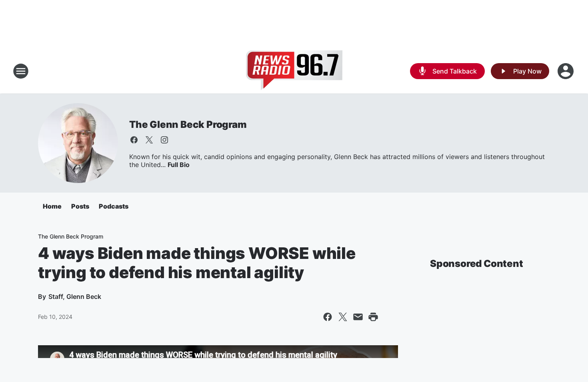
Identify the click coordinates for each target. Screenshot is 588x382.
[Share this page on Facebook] (327, 316)
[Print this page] (373, 316)
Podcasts (113, 206)
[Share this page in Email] (358, 316)
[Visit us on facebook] (134, 140)
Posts (80, 206)
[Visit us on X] (149, 140)
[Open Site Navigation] (21, 71)
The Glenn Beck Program (188, 124)
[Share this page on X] (342, 316)
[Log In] (566, 71)
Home (52, 206)
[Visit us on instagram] (164, 140)
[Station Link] (294, 71)
